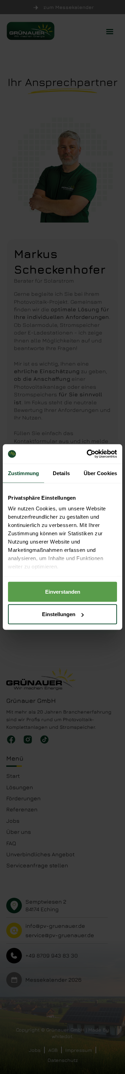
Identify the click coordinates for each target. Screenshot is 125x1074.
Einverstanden (62, 591)
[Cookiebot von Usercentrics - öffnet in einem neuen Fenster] (88, 454)
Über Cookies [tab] (100, 473)
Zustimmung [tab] (23, 473)
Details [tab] (61, 473)
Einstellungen (58, 614)
